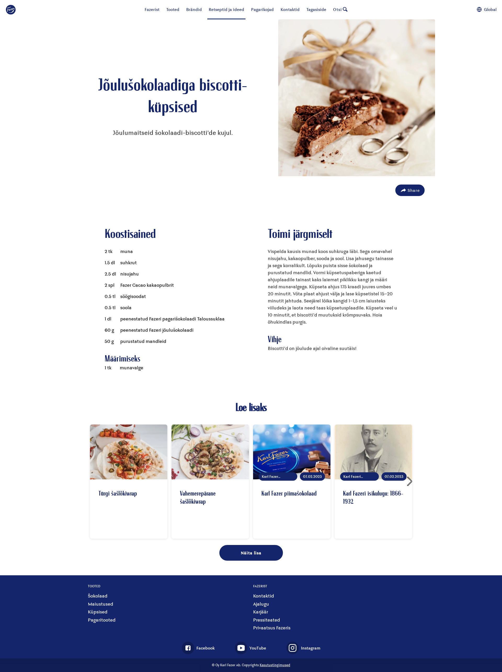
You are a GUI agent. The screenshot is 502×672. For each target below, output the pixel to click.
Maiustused (100, 604)
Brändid (194, 9)
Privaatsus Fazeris (271, 627)
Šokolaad (97, 596)
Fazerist (152, 9)
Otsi (337, 9)
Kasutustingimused (275, 665)
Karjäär (260, 611)
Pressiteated (266, 620)
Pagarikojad (262, 9)
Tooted (172, 9)
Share (414, 190)
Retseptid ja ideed (226, 9)
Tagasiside (316, 9)
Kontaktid (290, 9)
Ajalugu (261, 604)
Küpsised (97, 611)
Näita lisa (251, 552)
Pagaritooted (102, 620)
